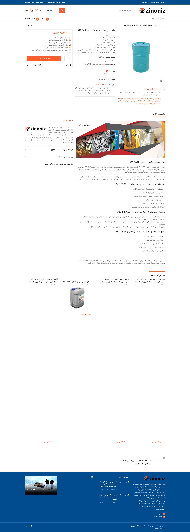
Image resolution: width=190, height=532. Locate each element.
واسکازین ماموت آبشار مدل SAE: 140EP (102, 50)
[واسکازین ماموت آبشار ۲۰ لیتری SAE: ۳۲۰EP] (77, 297)
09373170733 (157, 517)
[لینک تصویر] (154, 478)
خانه (164, 25)
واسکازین (157, 25)
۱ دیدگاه (102, 489)
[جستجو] (62, 10)
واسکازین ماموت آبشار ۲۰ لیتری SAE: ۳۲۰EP (77, 282)
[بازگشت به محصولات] (28, 25)
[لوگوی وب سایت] (151, 10)
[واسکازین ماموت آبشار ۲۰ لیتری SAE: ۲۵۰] (113, 361)
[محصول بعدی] (26, 25)
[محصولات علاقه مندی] (41, 10)
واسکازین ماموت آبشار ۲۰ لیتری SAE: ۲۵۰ (114, 282)
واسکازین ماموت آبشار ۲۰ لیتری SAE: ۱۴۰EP (149, 282)
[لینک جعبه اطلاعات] (45, 19)
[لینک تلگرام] (96, 79)
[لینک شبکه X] (104, 79)
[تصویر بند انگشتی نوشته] (124, 485)
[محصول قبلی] (31, 25)
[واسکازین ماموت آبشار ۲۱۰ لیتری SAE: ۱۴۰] (41, 361)
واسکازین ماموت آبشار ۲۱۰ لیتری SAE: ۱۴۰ (42, 282)
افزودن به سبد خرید (44, 58)
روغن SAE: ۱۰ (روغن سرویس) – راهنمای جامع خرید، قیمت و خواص (107, 497)
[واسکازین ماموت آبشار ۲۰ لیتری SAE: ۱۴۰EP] (148, 361)
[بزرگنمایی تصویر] (161, 81)
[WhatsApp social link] (99, 79)
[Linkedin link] (102, 79)
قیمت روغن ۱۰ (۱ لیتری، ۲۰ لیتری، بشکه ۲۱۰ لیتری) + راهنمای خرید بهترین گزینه (108, 484)
